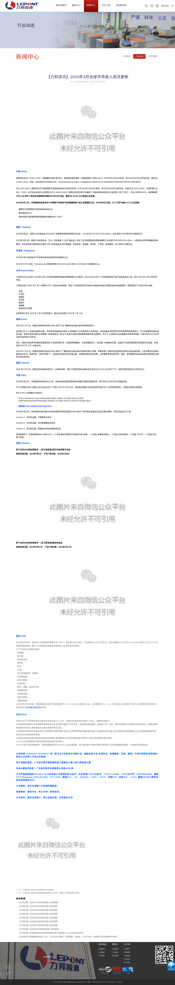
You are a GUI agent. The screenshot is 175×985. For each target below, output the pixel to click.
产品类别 (102, 956)
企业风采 (127, 959)
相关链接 (165, 6)
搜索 (155, 19)
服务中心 (76, 5)
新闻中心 (91, 5)
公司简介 (127, 949)
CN (172, 6)
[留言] (152, 6)
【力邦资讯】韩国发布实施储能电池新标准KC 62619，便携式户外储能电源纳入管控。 (51, 893)
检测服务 (102, 949)
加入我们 (127, 962)
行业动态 (139, 56)
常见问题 (153, 56)
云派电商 (119, 982)
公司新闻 (126, 56)
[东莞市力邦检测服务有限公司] (22, 5)
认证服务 (102, 952)
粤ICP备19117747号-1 (100, 982)
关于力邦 (106, 5)
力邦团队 (127, 956)
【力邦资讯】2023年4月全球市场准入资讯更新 (38, 890)
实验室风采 (121, 5)
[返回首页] (157, 6)
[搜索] (146, 6)
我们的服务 (61, 5)
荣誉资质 (127, 952)
